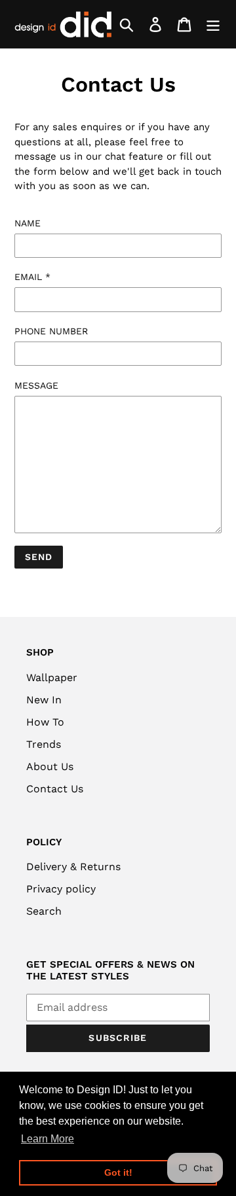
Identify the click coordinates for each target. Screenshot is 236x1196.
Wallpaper (51, 677)
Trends (43, 744)
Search (44, 911)
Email (32, 277)
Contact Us (54, 789)
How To (45, 722)
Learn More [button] (47, 1138)
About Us (49, 766)
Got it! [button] (118, 1172)
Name (27, 223)
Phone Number (51, 331)
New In (44, 700)
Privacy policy (61, 889)
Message (36, 385)
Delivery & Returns (73, 866)
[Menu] (213, 24)
